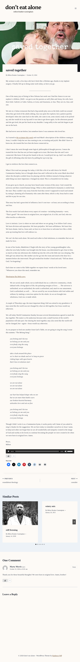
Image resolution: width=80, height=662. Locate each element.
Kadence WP (57, 656)
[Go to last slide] (6, 521)
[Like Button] (8, 456)
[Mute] (66, 451)
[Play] (9, 451)
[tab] (35, 544)
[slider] (70, 451)
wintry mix (50, 506)
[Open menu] (76, 8)
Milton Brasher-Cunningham (16, 75)
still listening (12, 530)
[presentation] (20, 513)
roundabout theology (10, 480)
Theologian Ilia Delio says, (16, 277)
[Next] (74, 521)
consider (74, 480)
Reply (74, 567)
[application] (40, 451)
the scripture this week (24, 138)
